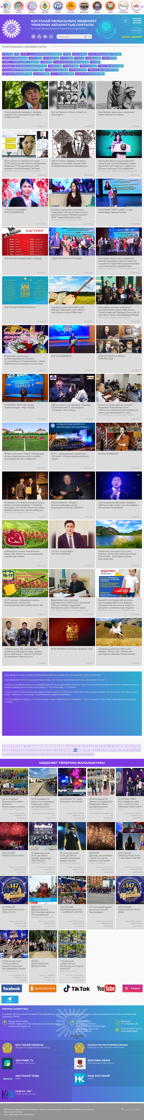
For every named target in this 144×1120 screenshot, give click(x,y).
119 (100, 750)
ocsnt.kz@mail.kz (129, 1031)
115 (84, 750)
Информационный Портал (101, 1061)
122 (113, 750)
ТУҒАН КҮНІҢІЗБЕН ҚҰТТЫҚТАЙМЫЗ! (15, 211)
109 (58, 750)
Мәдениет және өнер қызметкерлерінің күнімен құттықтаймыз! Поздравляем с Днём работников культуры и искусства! (24, 360)
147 (79, 754)
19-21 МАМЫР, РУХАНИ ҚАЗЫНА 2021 (72, 649)
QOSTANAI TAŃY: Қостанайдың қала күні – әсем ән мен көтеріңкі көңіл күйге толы (129, 804)
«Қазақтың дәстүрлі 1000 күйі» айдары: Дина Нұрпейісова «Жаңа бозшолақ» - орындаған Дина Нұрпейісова (117, 555)
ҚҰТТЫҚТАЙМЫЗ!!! (61, 356)
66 (16, 746)
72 (41, 746)
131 (12, 754)
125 (126, 750)
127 (134, 750)
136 (33, 754)
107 (50, 750)
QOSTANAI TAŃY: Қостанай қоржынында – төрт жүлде (19, 406)
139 (46, 754)
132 (16, 754)
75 (54, 746)
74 (50, 746)
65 (12, 746)
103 (33, 750)
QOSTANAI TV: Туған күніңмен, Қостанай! (71, 800)
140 (50, 754)
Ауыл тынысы (79, 54)
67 (20, 746)
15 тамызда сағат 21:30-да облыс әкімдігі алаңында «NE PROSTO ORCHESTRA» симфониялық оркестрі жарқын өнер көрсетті (41, 858)
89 (113, 746)
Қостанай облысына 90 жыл (17, 73)
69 (29, 746)
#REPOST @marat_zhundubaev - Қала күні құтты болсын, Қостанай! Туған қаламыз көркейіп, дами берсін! (100, 858)
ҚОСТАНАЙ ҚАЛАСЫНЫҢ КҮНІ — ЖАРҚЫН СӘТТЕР (129, 855)
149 (88, 754)
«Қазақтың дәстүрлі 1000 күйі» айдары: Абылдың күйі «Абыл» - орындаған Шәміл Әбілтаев (68, 310)
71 (38, 746)
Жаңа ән (79, 58)
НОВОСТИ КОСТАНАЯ (25, 1092)
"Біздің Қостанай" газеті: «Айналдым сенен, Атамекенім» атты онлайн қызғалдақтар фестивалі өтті (24, 456)
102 (29, 750)
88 (109, 746)
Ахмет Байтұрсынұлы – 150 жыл (105, 54)
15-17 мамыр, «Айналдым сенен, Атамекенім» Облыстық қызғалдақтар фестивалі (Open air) (23, 602)
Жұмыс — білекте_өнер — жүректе (21, 62)
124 (122, 750)
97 (8, 750)
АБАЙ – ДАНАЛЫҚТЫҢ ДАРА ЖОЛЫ (39, 963)
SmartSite (29, 1114)
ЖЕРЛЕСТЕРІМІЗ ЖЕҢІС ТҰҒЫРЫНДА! (111, 357)
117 (92, 750)
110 (62, 750)
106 (46, 750)
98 (12, 750)
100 (20, 750)
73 (46, 746)
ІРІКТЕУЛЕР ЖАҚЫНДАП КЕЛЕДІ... (23, 258)
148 (84, 754)
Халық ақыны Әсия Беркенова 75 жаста (23, 69)
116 (88, 750)
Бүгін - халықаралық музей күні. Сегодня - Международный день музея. (70, 456)
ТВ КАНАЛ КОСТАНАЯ (25, 1061)
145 (71, 754)
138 (41, 754)
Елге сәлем (66, 58)
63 (4, 746)
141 (54, 754)
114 (79, 750)
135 (29, 754)
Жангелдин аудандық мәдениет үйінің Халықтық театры (116, 113)
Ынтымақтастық (78, 69)
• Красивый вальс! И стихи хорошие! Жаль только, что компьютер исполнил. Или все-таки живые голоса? (54, 680)
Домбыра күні (51, 58)
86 (101, 746)
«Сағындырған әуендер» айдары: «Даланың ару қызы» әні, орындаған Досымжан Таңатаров (118, 505)
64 (8, 746)
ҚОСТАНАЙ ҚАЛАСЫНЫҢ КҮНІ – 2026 (130, 909)
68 (25, 746)
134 (25, 754)
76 (58, 746)
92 (126, 746)
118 (96, 750)
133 (20, 754)
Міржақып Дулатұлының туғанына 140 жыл (24, 66)
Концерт (95, 62)
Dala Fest (7, 54)
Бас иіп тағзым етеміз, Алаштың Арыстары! (68, 113)
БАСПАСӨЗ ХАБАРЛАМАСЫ (20, 307)
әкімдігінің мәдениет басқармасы (32, 1046)
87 (105, 746)
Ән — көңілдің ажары (62, 73)
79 (71, 746)
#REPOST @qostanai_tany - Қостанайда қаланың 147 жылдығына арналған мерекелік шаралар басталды (43, 912)
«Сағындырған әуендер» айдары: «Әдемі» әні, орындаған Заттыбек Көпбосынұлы (23, 114)
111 (67, 750)
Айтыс (67, 54)
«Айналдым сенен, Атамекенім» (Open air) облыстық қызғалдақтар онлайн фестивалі (23, 554)
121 (109, 750)
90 (117, 746)
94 (134, 746)
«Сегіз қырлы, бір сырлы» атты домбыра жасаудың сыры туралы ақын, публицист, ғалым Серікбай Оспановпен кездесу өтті (23, 653)
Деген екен (35, 58)
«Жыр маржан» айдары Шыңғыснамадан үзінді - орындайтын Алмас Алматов (67, 505)
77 (63, 746)
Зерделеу (46, 62)
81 (80, 746)
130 (8, 754)
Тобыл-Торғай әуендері (111, 66)
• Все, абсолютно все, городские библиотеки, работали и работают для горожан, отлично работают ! (53, 675)
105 (41, 750)
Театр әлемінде (88, 66)
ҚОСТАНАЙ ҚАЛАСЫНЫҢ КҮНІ (13, 854)
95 (139, 746)
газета (99, 1077)
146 (75, 754)
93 (130, 746)
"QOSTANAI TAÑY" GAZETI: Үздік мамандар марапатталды (115, 211)
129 (3, 754)
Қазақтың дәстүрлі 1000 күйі (103, 69)
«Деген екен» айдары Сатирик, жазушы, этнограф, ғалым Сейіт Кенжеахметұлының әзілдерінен (69, 163)
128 (138, 750)
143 (63, 754)
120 (105, 750)
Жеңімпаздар (93, 58)
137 (37, 754)
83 (88, 746)
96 (4, 750)
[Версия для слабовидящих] (51, 36)
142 (58, 754)
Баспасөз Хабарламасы (15, 58)
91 (122, 746)
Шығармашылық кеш (56, 69)
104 (37, 750)
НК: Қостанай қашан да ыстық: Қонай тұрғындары (100, 909)
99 (16, 750)
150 (92, 754)
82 (84, 746)
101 (24, 750)
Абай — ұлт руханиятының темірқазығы (41, 54)
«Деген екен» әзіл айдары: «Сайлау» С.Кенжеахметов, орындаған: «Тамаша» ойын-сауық (71, 407)
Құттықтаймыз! (41, 73)
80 (75, 746)
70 (33, 746)
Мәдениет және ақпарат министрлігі (108, 1046)
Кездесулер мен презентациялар (71, 62)
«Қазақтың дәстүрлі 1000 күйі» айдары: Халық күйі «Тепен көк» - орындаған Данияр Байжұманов (116, 651)
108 (54, 750)
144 (67, 754)
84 (92, 746)
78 (67, 746)
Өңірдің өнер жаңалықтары (90, 73)
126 (130, 750)
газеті (27, 1077)
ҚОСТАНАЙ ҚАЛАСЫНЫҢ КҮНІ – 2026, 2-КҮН (14, 909)
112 (71, 750)
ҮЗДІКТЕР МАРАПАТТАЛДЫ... (67, 258)
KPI (17, 54)
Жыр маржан (109, 58)
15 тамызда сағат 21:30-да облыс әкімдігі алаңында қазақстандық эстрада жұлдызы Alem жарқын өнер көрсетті (71, 858)
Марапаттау (55, 66)
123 (117, 750)
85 (96, 746)
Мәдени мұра (71, 66)
